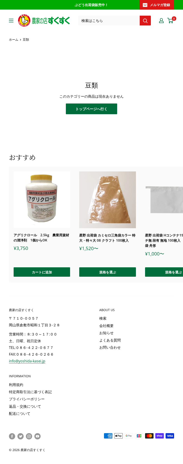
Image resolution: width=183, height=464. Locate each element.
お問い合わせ (110, 347)
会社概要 (106, 325)
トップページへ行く (91, 108)
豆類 (26, 39)
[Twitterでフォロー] (20, 436)
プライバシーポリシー (27, 399)
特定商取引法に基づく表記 (30, 391)
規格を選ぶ (107, 272)
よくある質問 (110, 340)
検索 (102, 318)
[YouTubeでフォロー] (37, 436)
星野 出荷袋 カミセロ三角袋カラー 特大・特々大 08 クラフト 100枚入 (107, 238)
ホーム (13, 39)
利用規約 (16, 384)
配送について (19, 413)
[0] (170, 20)
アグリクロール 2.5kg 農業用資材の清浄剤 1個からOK (41, 237)
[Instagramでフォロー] (29, 436)
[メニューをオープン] (11, 20)
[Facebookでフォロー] (12, 436)
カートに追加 (42, 272)
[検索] (145, 20)
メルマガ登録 (160, 4)
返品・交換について (25, 406)
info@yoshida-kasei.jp (27, 361)
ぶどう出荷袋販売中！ (91, 4)
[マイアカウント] (161, 20)
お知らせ (106, 332)
